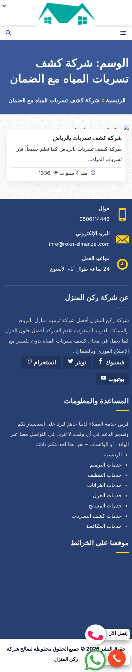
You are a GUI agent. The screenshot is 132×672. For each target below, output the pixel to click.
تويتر (80, 362)
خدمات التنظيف (105, 475)
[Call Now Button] (117, 658)
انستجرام (44, 362)
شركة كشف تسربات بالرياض (87, 137)
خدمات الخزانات (104, 485)
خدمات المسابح (105, 505)
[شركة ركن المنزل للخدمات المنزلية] (66, 13)
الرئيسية (116, 100)
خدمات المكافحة (104, 526)
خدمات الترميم (106, 464)
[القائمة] (123, 33)
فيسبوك (114, 362)
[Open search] (8, 33)
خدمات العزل (107, 495)
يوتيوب (115, 379)
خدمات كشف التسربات (96, 516)
